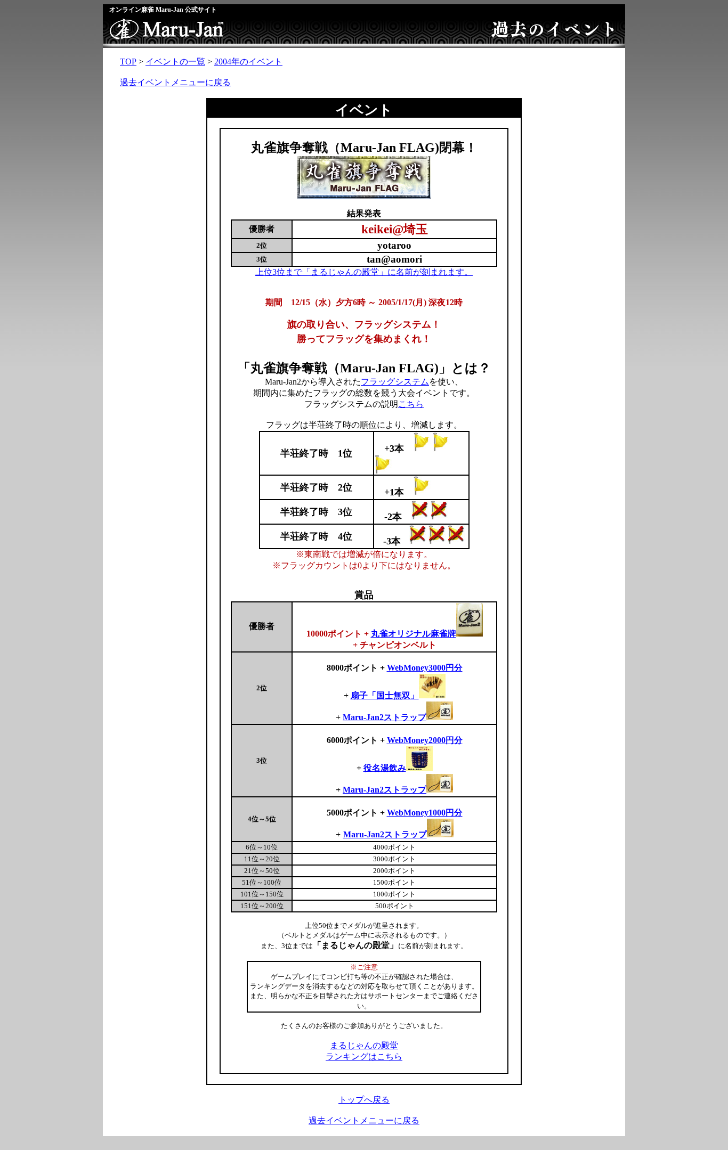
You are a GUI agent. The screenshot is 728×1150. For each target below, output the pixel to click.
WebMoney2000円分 (425, 740)
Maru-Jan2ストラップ (384, 789)
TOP (128, 61)
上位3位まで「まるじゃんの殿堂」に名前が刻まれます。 (364, 271)
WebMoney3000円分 (425, 667)
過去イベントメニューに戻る (175, 82)
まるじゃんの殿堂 (364, 1045)
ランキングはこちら (364, 1056)
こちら (411, 404)
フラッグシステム (395, 381)
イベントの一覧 (175, 61)
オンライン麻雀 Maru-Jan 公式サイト (163, 9)
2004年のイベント (248, 61)
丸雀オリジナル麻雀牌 (413, 633)
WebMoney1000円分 (425, 812)
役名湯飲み (384, 767)
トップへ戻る (364, 1099)
